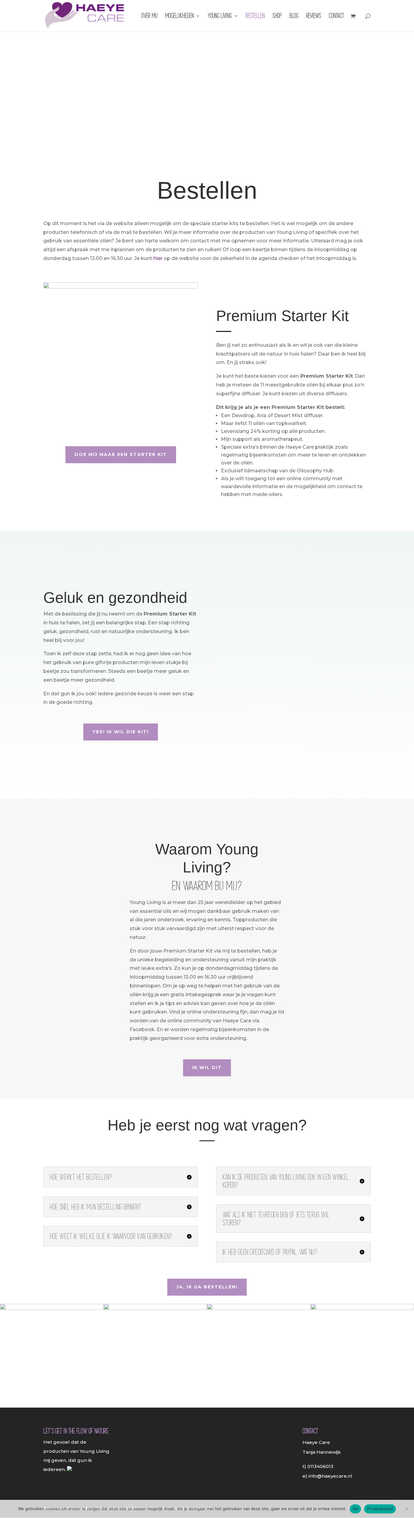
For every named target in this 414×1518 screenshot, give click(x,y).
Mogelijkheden (179, 16)
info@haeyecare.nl (330, 1476)
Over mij (149, 16)
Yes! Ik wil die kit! (120, 731)
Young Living (220, 16)
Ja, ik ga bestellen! (207, 1287)
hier (157, 258)
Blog (294, 16)
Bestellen (255, 16)
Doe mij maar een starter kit (121, 454)
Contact (336, 16)
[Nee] (406, 1509)
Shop (277, 16)
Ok (355, 1508)
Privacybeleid (380, 1508)
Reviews (313, 16)
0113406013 (320, 1466)
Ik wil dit (207, 1067)
